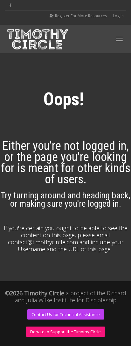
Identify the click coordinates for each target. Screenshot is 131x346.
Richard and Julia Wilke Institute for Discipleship (70, 296)
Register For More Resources (81, 15)
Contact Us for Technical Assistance (65, 314)
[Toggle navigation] (119, 38)
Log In (118, 15)
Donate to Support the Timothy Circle (65, 332)
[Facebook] (10, 5)
